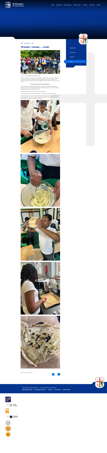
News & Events (27, 43)
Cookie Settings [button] (66, 389)
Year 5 (24, 372)
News (33, 43)
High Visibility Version (27, 389)
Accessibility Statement (40, 389)
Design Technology (29, 372)
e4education (53, 387)
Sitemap (50, 389)
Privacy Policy (57, 389)
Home (22, 43)
